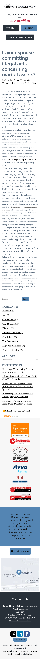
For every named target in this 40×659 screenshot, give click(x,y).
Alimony (6, 310)
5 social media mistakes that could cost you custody (19, 378)
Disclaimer (7, 651)
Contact (29, 28)
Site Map (15, 651)
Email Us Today (21, 551)
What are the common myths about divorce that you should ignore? (17, 386)
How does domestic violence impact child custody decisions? (18, 402)
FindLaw (29, 654)
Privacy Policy (24, 651)
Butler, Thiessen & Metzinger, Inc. (21, 645)
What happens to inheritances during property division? (17, 395)
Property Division (10, 350)
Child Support (9, 323)
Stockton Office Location (20, 621)
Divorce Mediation (11, 332)
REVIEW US (20, 640)
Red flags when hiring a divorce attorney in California (19, 371)
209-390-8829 (20, 20)
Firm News (32, 83)
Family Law (7, 337)
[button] (11, 28)
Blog (4, 315)
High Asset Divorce (11, 345)
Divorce (6, 328)
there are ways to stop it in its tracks (20, 159)
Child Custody (9, 319)
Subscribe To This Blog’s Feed (17, 411)
